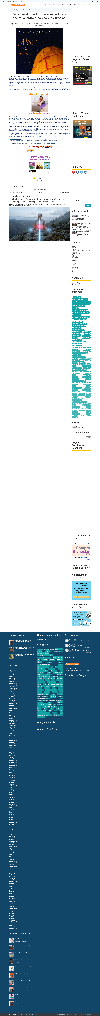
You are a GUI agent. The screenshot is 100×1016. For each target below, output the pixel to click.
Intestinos (81, 364)
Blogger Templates (71, 1014)
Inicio (12, 10)
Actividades (75, 373)
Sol (81, 415)
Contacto (74, 249)
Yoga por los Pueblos (77, 398)
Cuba (73, 405)
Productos (74, 351)
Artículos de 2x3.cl (76, 400)
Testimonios (86, 377)
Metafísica (86, 360)
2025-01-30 (88, 647)
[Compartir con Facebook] (39, 178)
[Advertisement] (81, 30)
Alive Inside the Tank (15, 116)
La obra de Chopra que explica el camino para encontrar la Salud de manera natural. (25, 961)
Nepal (88, 412)
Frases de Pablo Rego (79, 317)
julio (10, 671)
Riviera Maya (80, 1014)
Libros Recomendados (78, 323)
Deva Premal (75, 391)
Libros (73, 264)
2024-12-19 (88, 652)
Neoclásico (86, 384)
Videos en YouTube (78, 299)
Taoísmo (74, 396)
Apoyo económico (77, 273)
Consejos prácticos (77, 329)
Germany (87, 408)
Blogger (87, 670)
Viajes (73, 366)
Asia (73, 375)
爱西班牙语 (88, 1014)
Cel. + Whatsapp (7, 1)
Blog (71, 4)
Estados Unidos (76, 345)
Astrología (85, 335)
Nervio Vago (80, 395)
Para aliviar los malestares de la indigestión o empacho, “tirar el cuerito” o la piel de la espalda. (24, 940)
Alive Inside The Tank (23, 82)
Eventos (74, 408)
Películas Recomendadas (78, 356)
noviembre (12, 685)
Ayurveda (74, 256)
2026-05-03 (88, 642)
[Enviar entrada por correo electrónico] (41, 180)
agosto (11, 670)
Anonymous (72, 639)
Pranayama (85, 337)
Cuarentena (86, 375)
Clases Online (56, 4)
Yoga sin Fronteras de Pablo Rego (29, 1014)
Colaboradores (76, 253)
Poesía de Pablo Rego (77, 362)
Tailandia (87, 415)
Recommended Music (79, 312)
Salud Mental (75, 339)
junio (10, 673)
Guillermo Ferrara (76, 367)
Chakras (74, 349)
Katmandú (87, 410)
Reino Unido (75, 415)
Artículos (74, 259)
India (87, 349)
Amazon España (36, 143)
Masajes (74, 262)
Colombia (87, 403)
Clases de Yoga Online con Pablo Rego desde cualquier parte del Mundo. (83, 234)
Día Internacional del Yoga (78, 369)
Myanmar (74, 412)
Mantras (74, 377)
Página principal (76, 246)
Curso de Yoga (85, 389)
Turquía (87, 396)
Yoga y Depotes (76, 388)
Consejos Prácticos (77, 268)
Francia (81, 393)
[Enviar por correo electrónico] (34, 178)
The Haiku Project (84, 371)
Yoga (73, 255)
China (81, 403)
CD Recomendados (37, 23)
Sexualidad (75, 267)
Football (80, 408)
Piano (73, 371)
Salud (74, 308)
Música (74, 263)
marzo (11, 678)
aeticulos (74, 379)
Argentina (86, 373)
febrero (11, 680)
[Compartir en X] (37, 178)
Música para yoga (49, 23)
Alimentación (76, 331)
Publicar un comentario (39, 189)
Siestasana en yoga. (20, 994)
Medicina (74, 384)
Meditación (75, 257)
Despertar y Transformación (79, 353)
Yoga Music (41, 25)
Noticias (85, 331)
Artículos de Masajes (78, 341)
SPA (73, 270)
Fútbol (87, 393)
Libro (88, 4)
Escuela (74, 364)
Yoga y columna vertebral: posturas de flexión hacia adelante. (24, 988)
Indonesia (74, 410)
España (87, 406)
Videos (74, 260)
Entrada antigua (64, 192)
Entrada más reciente (16, 192)
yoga (73, 337)
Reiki (73, 386)
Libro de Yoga (85, 382)
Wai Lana (74, 417)
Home (42, 4)
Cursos (87, 379)
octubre (11, 686)
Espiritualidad (75, 355)
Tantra (87, 395)
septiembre (12, 688)
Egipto (87, 391)
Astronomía (86, 351)
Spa (88, 364)
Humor (74, 271)
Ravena (87, 413)
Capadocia (74, 403)
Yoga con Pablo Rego (79, 4)
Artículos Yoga (77, 306)
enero (11, 681)
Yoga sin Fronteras (79, 284)
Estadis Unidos (76, 382)
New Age (56, 23)
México (73, 395)
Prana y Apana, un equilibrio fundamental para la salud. (22, 953)
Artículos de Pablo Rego (81, 302)
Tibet (87, 386)
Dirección (21, 1)
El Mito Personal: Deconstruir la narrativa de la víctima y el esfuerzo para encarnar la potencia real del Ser (37, 200)
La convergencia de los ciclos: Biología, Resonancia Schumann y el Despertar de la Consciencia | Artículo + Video (81, 226)
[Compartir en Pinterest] (42, 178)
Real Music (75, 335)
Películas (74, 266)
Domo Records (85, 405)
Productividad (75, 413)
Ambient (74, 358)
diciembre (12, 683)
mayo (10, 675)
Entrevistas (75, 360)
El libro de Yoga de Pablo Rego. (22, 973)
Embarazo (74, 393)
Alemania (87, 388)
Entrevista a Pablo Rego (78, 380)
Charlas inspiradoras (77, 325)
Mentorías (48, 4)
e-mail (15, 1)
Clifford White (85, 366)
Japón (80, 410)
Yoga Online (75, 333)
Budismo (74, 389)
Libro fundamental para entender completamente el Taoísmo (23, 641)
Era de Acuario (75, 406)
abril (10, 676)
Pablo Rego (65, 4)
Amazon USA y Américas (49, 143)
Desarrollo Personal (84, 358)
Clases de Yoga (84, 347)
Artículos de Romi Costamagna (79, 401)
